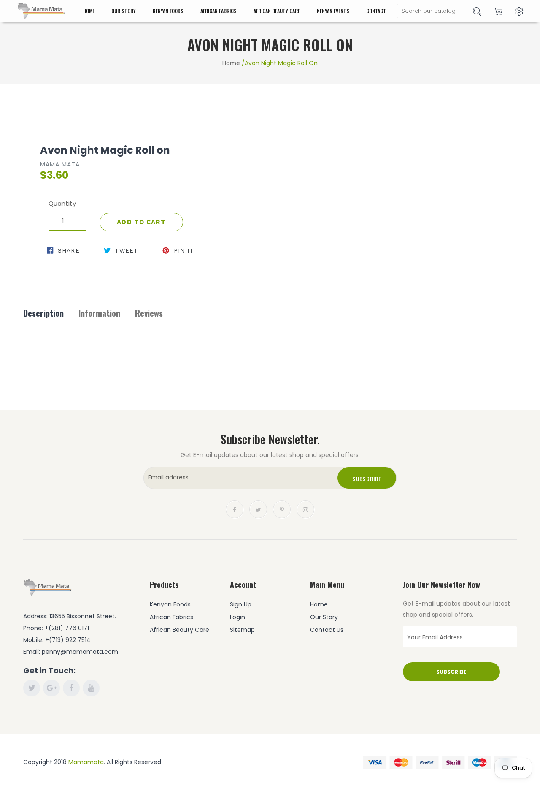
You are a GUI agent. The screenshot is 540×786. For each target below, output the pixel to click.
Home (88, 10)
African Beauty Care (277, 10)
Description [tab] (43, 313)
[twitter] (258, 508)
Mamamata (86, 762)
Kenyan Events (333, 10)
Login (237, 617)
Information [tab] (99, 313)
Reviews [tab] (149, 313)
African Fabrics (218, 10)
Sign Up (240, 604)
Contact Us (326, 630)
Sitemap (242, 630)
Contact (376, 10)
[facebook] (234, 508)
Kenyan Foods (168, 10)
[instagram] (305, 508)
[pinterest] (282, 508)
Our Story (123, 10)
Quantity (62, 203)
